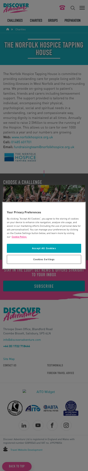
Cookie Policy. (19, 236)
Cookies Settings (44, 259)
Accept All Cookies (44, 248)
